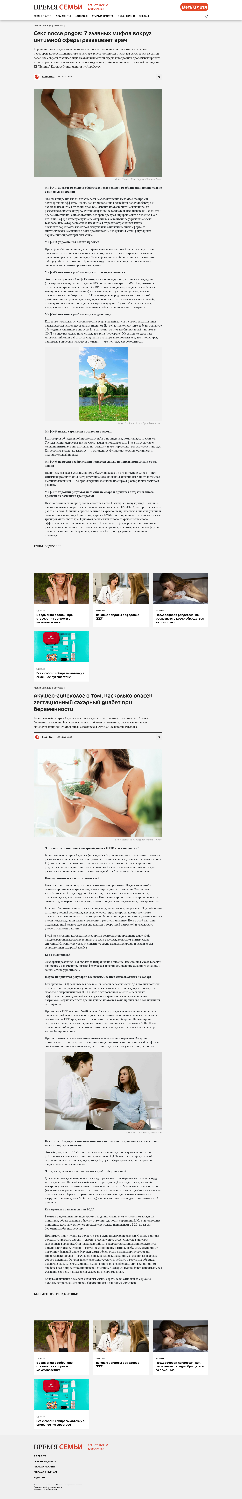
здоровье (53, 546)
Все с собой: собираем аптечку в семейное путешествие (60, 675)
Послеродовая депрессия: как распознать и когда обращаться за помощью (180, 618)
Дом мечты (63, 16)
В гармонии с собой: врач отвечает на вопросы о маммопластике (55, 618)
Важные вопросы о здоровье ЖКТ (117, 617)
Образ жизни (126, 16)
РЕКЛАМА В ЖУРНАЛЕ (45, 1471)
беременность (47, 1294)
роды (38, 546)
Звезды (144, 16)
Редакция (40, 1477)
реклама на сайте (44, 1466)
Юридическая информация (45, 1489)
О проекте (40, 1456)
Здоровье (81, 16)
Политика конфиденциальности (48, 1487)
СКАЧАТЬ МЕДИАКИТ (45, 1461)
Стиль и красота (102, 16)
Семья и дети (42, 16)
